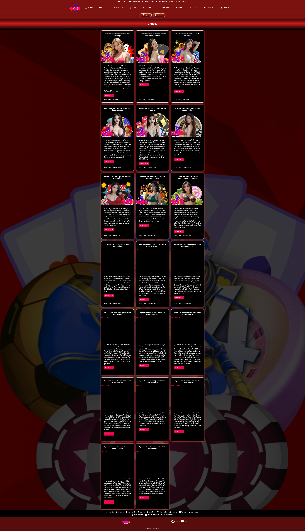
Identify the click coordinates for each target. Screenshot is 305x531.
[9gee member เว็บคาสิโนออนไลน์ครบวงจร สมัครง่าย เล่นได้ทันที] (152, 261)
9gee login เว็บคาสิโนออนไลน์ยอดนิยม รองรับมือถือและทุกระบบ (152, 314)
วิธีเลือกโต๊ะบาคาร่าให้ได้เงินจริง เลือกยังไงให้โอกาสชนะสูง (187, 35)
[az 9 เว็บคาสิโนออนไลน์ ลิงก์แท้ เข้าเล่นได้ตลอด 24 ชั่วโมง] (187, 125)
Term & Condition (149, 1)
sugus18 (184, 1)
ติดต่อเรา (195, 7)
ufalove (171, 1)
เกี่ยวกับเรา (149, 7)
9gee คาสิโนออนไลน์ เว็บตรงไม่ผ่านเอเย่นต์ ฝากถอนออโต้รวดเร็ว (187, 245)
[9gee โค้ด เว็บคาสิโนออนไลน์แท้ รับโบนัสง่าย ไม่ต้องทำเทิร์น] (152, 463)
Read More (109, 95)
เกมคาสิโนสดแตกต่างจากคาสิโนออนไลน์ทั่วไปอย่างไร (152, 109)
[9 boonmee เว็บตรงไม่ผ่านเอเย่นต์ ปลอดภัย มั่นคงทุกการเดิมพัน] (187, 193)
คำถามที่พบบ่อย (135, 1)
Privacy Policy (163, 1)
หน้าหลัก (90, 7)
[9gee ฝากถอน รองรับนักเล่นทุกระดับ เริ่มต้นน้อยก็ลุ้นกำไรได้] (117, 329)
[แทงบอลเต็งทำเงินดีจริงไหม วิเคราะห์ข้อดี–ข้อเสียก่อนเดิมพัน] (117, 125)
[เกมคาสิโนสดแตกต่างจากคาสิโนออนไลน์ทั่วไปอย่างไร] (152, 125)
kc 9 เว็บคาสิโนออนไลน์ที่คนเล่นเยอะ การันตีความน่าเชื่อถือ (117, 245)
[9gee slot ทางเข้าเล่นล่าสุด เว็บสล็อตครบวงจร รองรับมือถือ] (152, 397)
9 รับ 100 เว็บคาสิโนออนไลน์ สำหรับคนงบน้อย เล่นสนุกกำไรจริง (152, 177)
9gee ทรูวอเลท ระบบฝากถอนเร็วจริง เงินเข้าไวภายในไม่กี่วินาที (117, 382)
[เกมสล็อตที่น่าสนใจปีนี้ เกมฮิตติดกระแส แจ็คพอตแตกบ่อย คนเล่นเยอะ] (152, 50)
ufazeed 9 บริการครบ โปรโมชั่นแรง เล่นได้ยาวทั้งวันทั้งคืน (117, 177)
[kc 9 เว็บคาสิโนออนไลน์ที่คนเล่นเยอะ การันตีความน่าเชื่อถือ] (117, 261)
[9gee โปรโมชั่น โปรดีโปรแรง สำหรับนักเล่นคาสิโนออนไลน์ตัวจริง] (187, 329)
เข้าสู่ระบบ (104, 7)
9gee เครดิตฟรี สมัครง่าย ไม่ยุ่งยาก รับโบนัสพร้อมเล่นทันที (187, 382)
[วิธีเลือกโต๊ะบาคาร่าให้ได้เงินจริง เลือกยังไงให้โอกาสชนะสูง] (187, 50)
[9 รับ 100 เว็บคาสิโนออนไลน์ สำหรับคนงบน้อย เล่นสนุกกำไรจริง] (152, 193)
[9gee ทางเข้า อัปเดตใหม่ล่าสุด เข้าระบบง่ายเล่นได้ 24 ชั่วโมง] (117, 463)
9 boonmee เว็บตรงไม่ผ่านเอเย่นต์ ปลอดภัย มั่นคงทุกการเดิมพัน (187, 177)
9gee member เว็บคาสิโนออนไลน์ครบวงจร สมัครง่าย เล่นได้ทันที (152, 245)
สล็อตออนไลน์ (165, 7)
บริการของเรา (123, 1)
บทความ (134, 7)
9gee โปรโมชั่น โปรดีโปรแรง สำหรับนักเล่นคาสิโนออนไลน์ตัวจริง (187, 314)
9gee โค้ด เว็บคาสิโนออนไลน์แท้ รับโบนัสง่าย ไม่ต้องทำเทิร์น (152, 448)
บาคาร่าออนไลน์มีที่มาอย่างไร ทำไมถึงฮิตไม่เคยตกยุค (117, 35)
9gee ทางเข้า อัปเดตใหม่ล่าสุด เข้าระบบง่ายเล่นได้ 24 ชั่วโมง (117, 448)
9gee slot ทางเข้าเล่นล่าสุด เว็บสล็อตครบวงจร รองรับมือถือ (152, 382)
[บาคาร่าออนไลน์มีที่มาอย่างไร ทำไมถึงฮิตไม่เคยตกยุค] (117, 50)
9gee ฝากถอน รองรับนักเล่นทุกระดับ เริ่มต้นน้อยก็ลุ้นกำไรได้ (117, 314)
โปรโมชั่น (180, 7)
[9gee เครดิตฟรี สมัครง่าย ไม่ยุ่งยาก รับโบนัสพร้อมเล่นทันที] (187, 397)
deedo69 (178, 1)
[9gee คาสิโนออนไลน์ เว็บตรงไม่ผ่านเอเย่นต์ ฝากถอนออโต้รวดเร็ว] (187, 261)
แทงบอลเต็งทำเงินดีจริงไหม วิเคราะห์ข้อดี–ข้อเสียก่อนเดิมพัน (117, 109)
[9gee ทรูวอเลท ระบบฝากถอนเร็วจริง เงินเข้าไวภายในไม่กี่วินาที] (117, 397)
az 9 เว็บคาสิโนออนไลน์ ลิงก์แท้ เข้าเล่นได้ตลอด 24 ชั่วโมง (187, 109)
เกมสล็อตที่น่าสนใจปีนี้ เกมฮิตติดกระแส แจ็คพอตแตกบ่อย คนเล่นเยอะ (152, 35)
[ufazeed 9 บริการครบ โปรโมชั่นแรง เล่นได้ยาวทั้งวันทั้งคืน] (117, 193)
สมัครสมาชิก (119, 7)
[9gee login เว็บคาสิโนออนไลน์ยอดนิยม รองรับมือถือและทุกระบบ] (152, 329)
